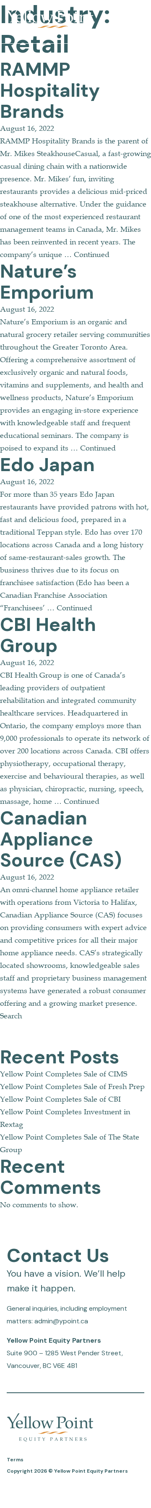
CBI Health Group (48, 635)
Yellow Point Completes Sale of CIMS (63, 1074)
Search (11, 1015)
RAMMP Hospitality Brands (50, 90)
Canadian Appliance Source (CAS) (61, 839)
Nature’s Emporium (47, 282)
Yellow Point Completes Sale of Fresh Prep (72, 1086)
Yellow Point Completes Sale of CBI (60, 1099)
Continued (91, 254)
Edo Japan (47, 464)
